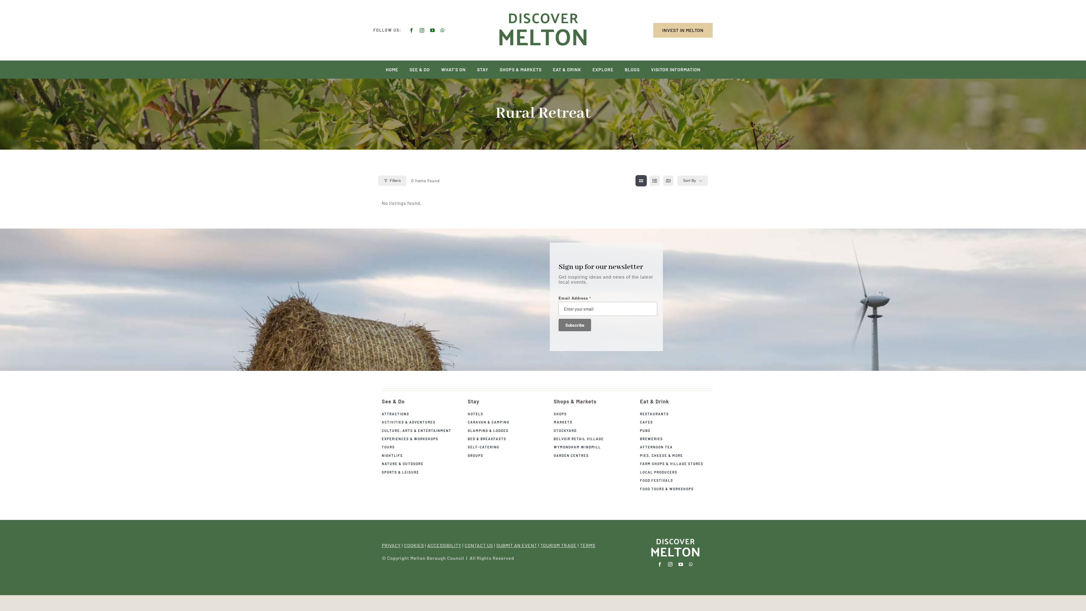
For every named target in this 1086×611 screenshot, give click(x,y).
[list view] (654, 180)
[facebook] (411, 30)
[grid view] (641, 180)
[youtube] (432, 30)
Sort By (689, 180)
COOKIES (414, 545)
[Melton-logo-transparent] (675, 539)
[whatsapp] (443, 30)
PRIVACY (391, 545)
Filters (395, 180)
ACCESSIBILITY (444, 545)
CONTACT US (479, 545)
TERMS (587, 545)
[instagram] (422, 30)
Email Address (575, 298)
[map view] (668, 180)
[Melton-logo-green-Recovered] (543, 12)
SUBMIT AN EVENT (516, 545)
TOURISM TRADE (558, 545)
